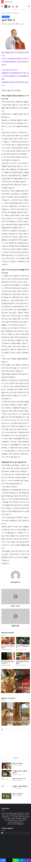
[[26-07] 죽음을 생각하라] (23, 640)
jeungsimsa (15, 582)
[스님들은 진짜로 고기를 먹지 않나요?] (6, 773)
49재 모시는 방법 (17, 763)
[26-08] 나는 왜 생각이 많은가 (7, 646)
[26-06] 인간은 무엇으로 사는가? (7, 662)
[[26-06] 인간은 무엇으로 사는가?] (8, 656)
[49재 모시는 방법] (6, 766)
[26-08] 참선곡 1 (8, 1)
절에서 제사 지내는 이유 (19, 778)
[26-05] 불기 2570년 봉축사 (22, 662)
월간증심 (9, 13)
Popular (15, 758)
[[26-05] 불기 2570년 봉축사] (23, 656)
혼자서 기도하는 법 (18, 794)
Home (4, 13)
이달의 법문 (16, 13)
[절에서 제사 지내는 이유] (6, 781)
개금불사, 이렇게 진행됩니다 (20, 786)
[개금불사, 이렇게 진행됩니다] (6, 788)
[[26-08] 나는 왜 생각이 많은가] (8, 640)
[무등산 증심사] (11, 6)
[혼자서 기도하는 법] (6, 796)
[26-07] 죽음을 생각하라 (22, 646)
